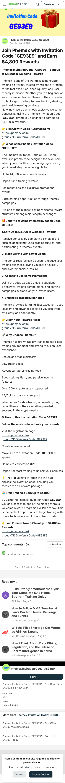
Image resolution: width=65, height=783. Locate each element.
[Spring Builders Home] (17, 4)
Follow (32, 676)
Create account (52, 4)
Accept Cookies (41, 774)
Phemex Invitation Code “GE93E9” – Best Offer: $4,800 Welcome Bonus (29, 725)
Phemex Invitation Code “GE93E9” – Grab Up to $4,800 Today (29, 738)
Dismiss (19, 774)
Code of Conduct (23, 567)
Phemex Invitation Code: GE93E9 (29, 39)
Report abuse (43, 567)
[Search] (37, 4)
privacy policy (32, 767)
